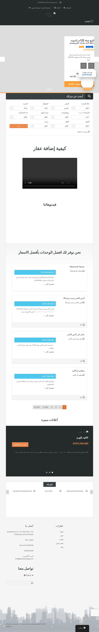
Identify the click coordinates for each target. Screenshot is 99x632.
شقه (61, 532)
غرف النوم (44, 113)
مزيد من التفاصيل (20, 444)
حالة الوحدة (85, 104)
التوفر (87, 122)
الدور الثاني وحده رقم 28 (74, 298)
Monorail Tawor (77, 266)
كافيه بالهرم (82, 437)
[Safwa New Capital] (23, 502)
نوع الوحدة (65, 113)
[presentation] (7, 492)
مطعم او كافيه (78, 370)
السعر (67, 104)
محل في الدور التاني (76, 334)
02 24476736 (29, 545)
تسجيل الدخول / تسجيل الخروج (41, 8)
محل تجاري (59, 543)
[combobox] (80, 108)
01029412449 (28, 551)
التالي (46, 407)
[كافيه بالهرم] (83, 432)
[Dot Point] (76, 502)
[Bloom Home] (49, 15)
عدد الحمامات (23, 113)
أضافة (58, 8)
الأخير (38, 407)
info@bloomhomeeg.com (48, 2)
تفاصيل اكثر (49, 284)
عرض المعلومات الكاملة (78, 84)
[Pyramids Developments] (49, 502)
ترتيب (46, 122)
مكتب (61, 539)
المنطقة (45, 104)
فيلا (62, 547)
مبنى (61, 536)
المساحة (84, 113)
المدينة (25, 104)
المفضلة (68, 8)
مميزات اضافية (82, 132)
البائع (67, 122)
